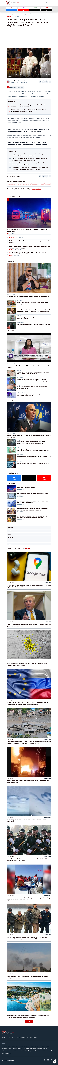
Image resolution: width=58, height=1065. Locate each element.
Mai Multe (29, 1021)
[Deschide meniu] (50, 3)
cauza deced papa (37, 184)
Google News (36, 189)
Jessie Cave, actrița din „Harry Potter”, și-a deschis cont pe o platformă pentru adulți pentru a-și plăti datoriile (33, 310)
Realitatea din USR (45, 1046)
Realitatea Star (15, 1046)
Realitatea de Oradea (17, 1048)
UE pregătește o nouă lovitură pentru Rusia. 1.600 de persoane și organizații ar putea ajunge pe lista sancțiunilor (31, 168)
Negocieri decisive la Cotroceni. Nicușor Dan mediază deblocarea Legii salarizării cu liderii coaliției (32, 509)
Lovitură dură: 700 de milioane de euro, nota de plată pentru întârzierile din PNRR (32, 501)
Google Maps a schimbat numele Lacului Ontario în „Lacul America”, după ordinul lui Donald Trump (29, 155)
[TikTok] (46, 10)
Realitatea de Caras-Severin (30, 1048)
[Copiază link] (40, 81)
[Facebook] (11, 10)
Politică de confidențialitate (22, 1037)
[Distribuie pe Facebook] (43, 81)
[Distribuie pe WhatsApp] (46, 81)
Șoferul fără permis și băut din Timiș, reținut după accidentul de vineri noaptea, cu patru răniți (31, 442)
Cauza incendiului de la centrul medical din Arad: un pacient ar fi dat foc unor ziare (32, 486)
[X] (34, 10)
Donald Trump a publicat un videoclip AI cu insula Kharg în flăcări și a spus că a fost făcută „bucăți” (29, 159)
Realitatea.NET (20, 81)
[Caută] (46, 3)
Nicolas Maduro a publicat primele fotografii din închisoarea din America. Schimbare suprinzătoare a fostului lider (27, 938)
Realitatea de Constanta (7, 1050)
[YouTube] (23, 10)
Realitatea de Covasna (6, 1048)
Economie (11, 237)
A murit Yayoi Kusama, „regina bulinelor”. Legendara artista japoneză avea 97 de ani (32, 303)
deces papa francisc (24, 184)
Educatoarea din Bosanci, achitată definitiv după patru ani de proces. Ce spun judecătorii (34, 457)
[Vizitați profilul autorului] (8, 81)
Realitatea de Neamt (35, 1046)
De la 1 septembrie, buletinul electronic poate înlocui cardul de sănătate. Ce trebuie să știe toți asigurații (32, 380)
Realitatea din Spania (6, 1053)
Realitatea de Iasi (37, 1050)
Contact (3, 1037)
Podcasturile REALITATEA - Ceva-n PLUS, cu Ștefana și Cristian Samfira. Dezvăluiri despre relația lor (27, 253)
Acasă (9, 13)
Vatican (47, 184)
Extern (16, 13)
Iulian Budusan (47, 1013)
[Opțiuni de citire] (54, 1061)
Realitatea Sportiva (6, 1046)
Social (8, 233)
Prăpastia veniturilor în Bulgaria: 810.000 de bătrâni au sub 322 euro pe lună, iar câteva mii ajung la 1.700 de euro (28, 1016)
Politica (11, 249)
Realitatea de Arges (28, 1050)
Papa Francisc (12, 184)
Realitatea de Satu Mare (48, 1050)
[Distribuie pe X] (50, 81)
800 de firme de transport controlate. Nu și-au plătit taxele (26, 236)
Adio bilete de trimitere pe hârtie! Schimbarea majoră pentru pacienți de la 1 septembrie (33, 372)
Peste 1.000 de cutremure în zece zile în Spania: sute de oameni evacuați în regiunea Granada (30, 164)
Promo (11, 255)
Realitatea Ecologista (24, 1046)
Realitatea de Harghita (42, 1048)
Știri (13, 13)
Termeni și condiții (11, 1037)
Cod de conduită (33, 1037)
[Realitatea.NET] (12, 3)
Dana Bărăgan (47, 856)
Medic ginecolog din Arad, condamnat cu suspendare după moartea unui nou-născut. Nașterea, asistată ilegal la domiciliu (34, 450)
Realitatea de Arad (18, 1050)
